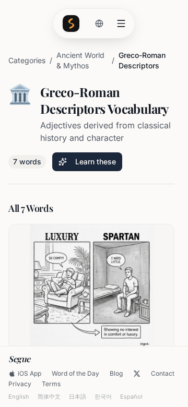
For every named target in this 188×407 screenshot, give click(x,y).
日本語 (77, 396)
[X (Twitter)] (136, 373)
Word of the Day (75, 373)
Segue (19, 358)
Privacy (19, 384)
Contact (162, 373)
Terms (51, 384)
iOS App (29, 373)
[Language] (99, 23)
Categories (26, 60)
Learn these (95, 161)
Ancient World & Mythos (80, 60)
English (18, 396)
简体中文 (49, 396)
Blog (116, 373)
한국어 (103, 396)
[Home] (71, 23)
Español (131, 396)
